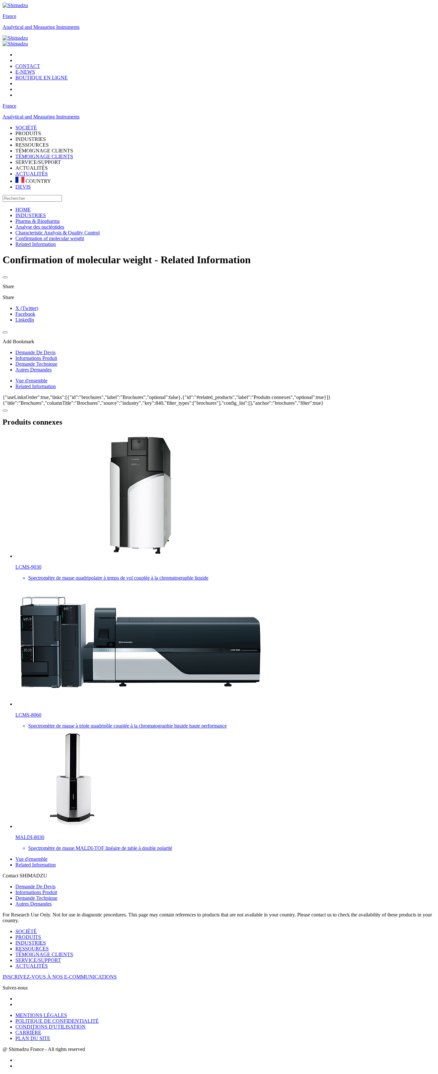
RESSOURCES (32, 948)
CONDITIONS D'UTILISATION (50, 1026)
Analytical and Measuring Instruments (41, 27)
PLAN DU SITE (32, 1038)
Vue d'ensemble (31, 380)
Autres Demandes (33, 904)
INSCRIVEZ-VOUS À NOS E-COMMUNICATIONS (60, 977)
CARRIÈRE (28, 1032)
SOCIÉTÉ (26, 931)
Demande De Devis (35, 886)
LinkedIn (24, 319)
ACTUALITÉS (31, 173)
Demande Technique (36, 898)
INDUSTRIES (30, 943)
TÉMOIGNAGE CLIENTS (44, 156)
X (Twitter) (26, 308)
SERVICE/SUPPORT (38, 960)
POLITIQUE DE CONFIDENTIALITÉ (57, 1021)
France (9, 16)
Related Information (35, 386)
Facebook (25, 314)
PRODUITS (28, 937)
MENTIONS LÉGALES (41, 1015)
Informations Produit (36, 892)
